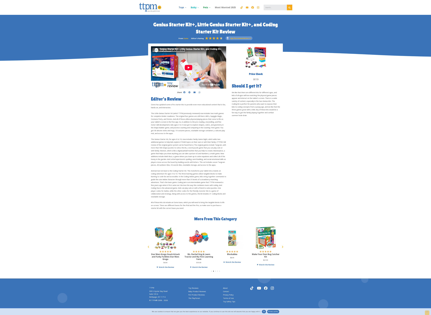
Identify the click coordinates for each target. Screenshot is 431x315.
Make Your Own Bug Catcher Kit (265, 255)
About (225, 288)
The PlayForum (194, 298)
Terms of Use (228, 298)
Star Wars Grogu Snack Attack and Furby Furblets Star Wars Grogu (165, 256)
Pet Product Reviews (196, 295)
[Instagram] (258, 7)
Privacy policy (273, 311)
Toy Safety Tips (229, 301)
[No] (427, 313)
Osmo (185, 38)
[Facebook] (252, 7)
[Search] (289, 7)
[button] (185, 7)
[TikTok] (241, 7)
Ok (264, 311)
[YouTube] (247, 7)
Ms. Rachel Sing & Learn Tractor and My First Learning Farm (199, 256)
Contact (226, 291)
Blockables (232, 254)
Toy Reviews (193, 288)
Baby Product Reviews (197, 291)
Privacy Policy (228, 295)
